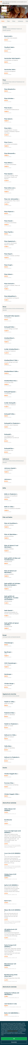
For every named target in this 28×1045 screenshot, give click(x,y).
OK (14, 1038)
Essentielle (14, 1042)
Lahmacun (20, 21)
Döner (13, 21)
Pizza (8, 21)
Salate (2, 21)
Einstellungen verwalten (12, 1030)
